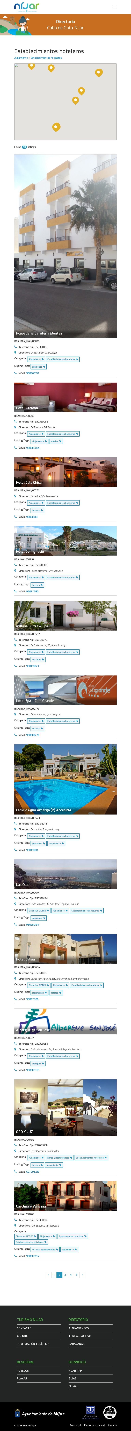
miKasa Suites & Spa (32, 626)
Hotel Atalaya (27, 408)
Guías (72, 1378)
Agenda (22, 1336)
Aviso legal (75, 1425)
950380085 (33, 448)
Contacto (24, 1328)
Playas (22, 1378)
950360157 (32, 373)
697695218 (32, 1171)
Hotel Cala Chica (29, 482)
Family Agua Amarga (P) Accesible (43, 810)
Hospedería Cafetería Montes (39, 333)
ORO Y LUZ (24, 1132)
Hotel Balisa (25, 959)
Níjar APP (75, 1371)
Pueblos (23, 1371)
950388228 (32, 735)
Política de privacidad (94, 1425)
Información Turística (33, 1344)
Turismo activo (80, 1336)
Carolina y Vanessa (31, 1206)
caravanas (76, 1344)
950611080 (32, 591)
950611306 (32, 999)
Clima (73, 1386)
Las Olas (22, 885)
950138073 (32, 666)
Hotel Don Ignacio (30, 551)
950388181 (32, 517)
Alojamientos (79, 1328)
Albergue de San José (33, 1030)
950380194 (32, 924)
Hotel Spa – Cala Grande (35, 701)
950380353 (32, 1070)
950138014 (32, 850)
